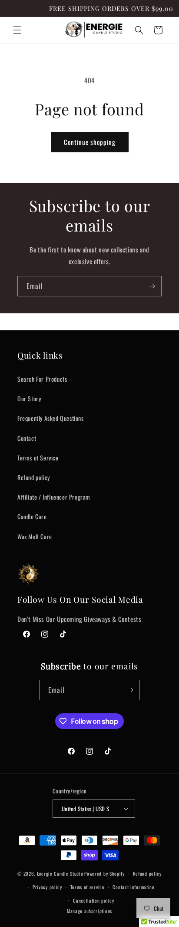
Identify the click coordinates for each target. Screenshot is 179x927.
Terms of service (87, 886)
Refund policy (33, 477)
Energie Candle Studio (60, 873)
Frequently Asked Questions (50, 418)
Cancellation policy (93, 900)
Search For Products (42, 378)
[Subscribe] (151, 286)
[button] (17, 30)
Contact (26, 438)
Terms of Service (38, 457)
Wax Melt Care (34, 536)
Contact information (133, 886)
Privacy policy (47, 886)
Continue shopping (90, 142)
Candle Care (32, 516)
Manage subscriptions (89, 910)
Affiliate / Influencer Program (53, 496)
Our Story (29, 398)
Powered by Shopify (104, 873)
